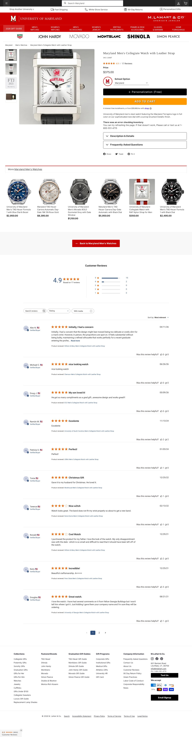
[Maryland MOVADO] (79, 36)
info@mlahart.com (158, 669)
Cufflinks (17, 688)
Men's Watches (21, 45)
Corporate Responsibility (133, 684)
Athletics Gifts (102, 670)
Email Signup (164, 697)
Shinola (44, 663)
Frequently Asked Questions (126, 144)
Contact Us (128, 663)
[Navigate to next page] (105, 633)
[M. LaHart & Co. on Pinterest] (161, 658)
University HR (101, 673)
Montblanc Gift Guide (78, 663)
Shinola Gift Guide (76, 666)
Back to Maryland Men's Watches (97, 243)
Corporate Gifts (102, 659)
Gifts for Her (19, 673)
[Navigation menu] (6, 3)
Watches (17, 681)
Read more (75, 341)
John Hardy (46, 666)
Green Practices (130, 677)
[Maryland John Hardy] (49, 37)
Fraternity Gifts (20, 663)
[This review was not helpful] (166, 439)
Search (67, 716)
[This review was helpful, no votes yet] (161, 354)
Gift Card (100, 677)
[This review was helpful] (161, 439)
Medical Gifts (101, 666)
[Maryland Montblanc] (109, 36)
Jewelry (17, 684)
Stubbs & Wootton (49, 681)
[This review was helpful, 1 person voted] (161, 468)
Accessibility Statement (81, 716)
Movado (44, 673)
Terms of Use (129, 716)
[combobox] (92, 3)
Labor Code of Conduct (133, 681)
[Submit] (65, 3)
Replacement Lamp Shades (25, 702)
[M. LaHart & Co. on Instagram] (152, 658)
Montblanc (45, 670)
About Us (127, 666)
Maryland (8, 45)
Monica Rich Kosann (49, 684)
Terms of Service (114, 716)
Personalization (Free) (147, 91)
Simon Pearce (47, 677)
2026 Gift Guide (14, 28)
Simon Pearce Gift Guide (79, 677)
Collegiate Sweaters (22, 695)
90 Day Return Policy (132, 673)
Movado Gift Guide (77, 673)
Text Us (164, 675)
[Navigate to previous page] (86, 633)
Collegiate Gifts (20, 659)
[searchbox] (33, 311)
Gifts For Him (19, 677)
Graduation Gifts (21, 670)
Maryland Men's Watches (28, 169)
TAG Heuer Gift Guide (78, 659)
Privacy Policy (99, 716)
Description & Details (122, 136)
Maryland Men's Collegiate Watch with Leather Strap (51, 45)
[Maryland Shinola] (138, 36)
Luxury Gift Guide (21, 699)
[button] (34, 28)
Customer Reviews (131, 670)
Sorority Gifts (19, 666)
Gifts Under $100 (21, 691)
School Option (122, 79)
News (125, 688)
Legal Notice (142, 716)
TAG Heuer (45, 659)
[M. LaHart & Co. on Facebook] (157, 658)
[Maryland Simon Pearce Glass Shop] (168, 36)
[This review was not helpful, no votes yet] (166, 354)
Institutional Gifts (103, 663)
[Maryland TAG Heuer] (20, 36)
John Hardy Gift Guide (78, 670)
